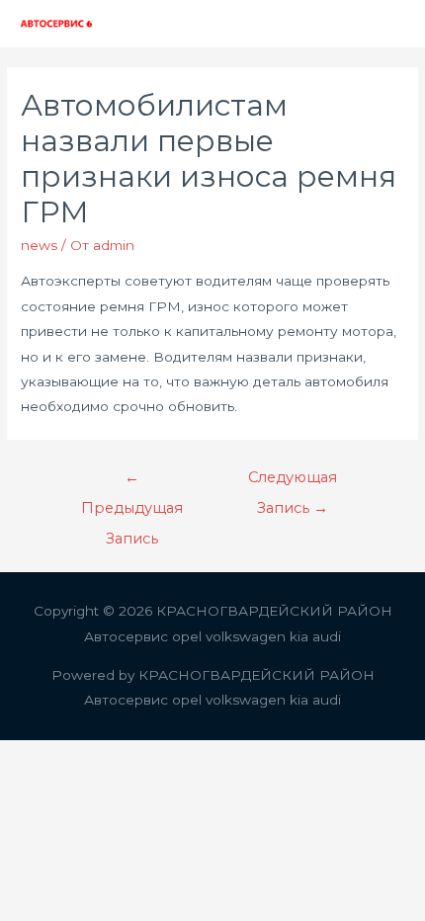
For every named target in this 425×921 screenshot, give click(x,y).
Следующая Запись (292, 482)
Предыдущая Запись (132, 482)
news (39, 245)
